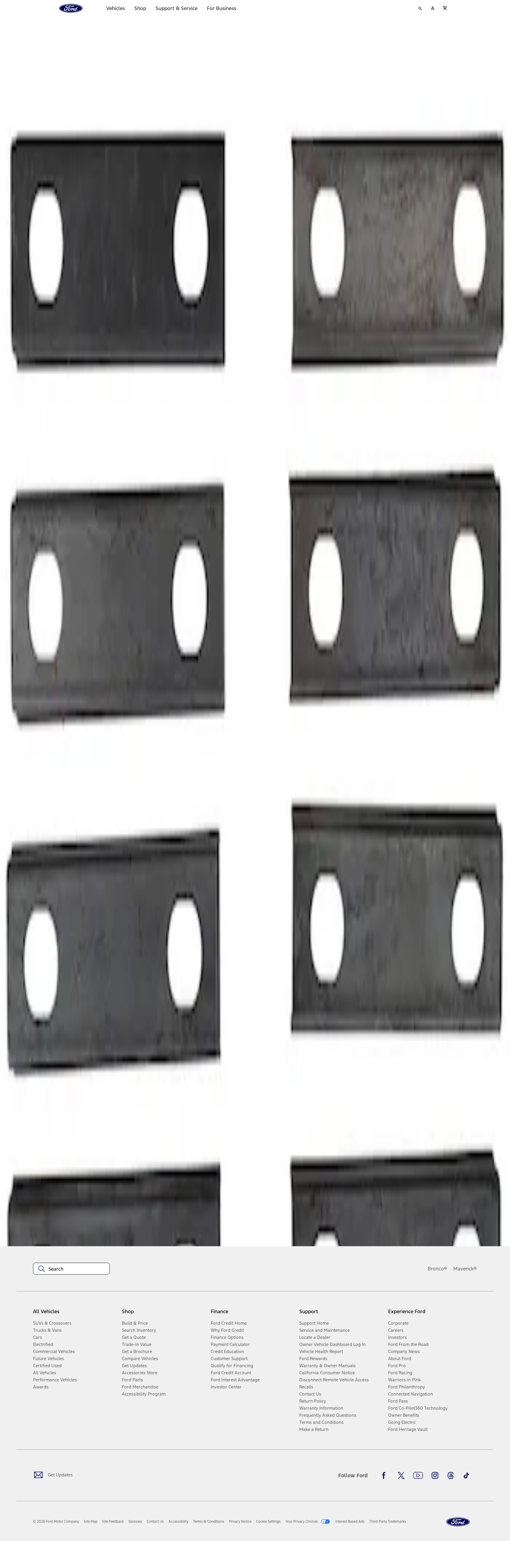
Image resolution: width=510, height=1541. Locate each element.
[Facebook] (385, 1475)
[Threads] (450, 1475)
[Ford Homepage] (458, 1522)
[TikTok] (466, 1475)
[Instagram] (435, 1475)
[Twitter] (401, 1475)
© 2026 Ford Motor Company (56, 1521)
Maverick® (465, 1268)
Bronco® (437, 1268)
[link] (90, 1521)
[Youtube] (418, 1475)
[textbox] (71, 1269)
